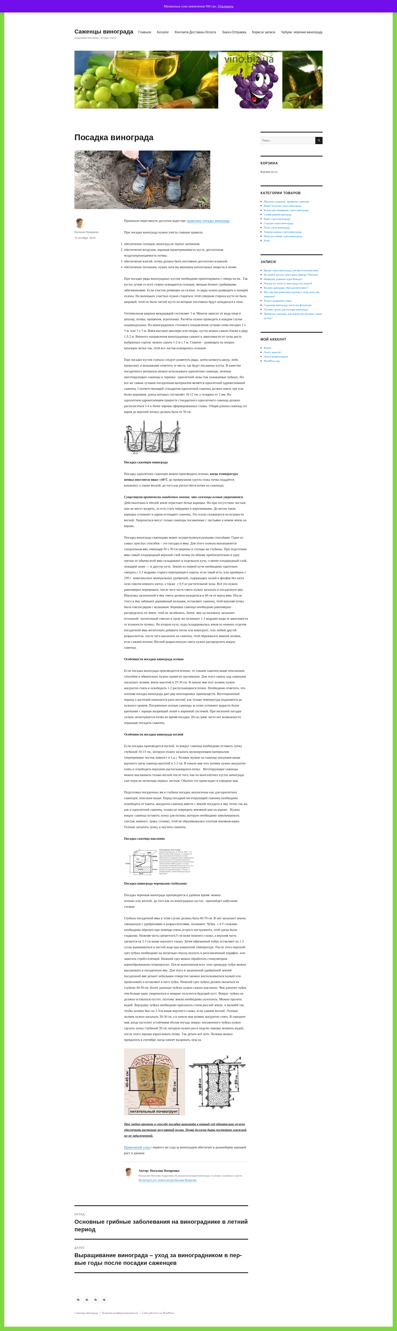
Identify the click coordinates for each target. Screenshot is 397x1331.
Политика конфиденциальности (120, 1313)
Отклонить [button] (225, 6)
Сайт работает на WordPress (158, 1313)
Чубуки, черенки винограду (302, 32)
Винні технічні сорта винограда (282, 206)
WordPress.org (272, 361)
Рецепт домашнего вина (278, 301)
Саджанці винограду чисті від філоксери (287, 305)
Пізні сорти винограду (277, 227)
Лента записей (272, 352)
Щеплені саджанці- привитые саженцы (286, 201)
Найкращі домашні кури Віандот (283, 279)
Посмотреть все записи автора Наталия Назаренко (168, 1180)
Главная (144, 32)
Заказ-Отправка (234, 32)
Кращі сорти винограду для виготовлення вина (291, 270)
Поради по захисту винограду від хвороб (288, 283)
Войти (267, 348)
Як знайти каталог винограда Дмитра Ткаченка (291, 274)
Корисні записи (263, 32)
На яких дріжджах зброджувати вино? (286, 287)
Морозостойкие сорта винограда (283, 236)
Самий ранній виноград (277, 214)
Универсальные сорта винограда (283, 232)
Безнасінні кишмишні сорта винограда (286, 210)
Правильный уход (137, 1147)
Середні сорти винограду (279, 223)
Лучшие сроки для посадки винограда (286, 309)
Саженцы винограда (103, 31)
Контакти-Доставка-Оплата (195, 32)
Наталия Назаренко (86, 232)
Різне (267, 240)
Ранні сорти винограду (277, 219)
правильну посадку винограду (208, 220)
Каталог (163, 32)
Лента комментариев (276, 356)
